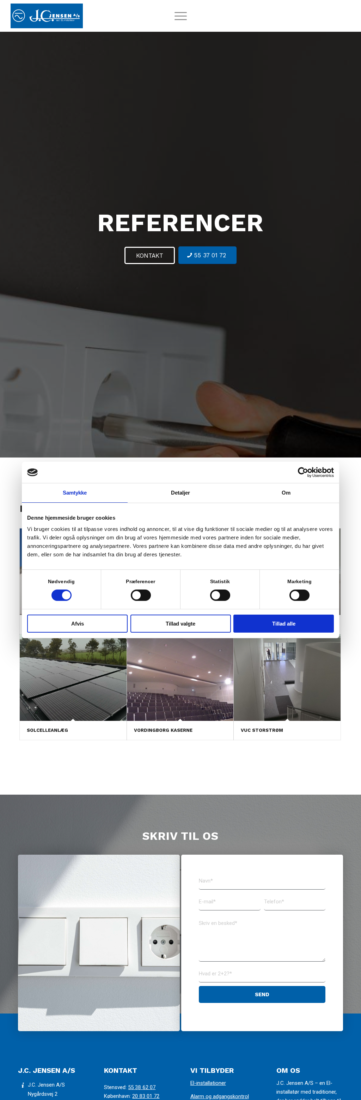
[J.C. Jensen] (46, 16)
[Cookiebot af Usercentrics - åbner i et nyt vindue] (303, 472)
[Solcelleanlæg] (73, 677)
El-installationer (208, 1083)
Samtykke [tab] (75, 493)
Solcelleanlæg (47, 730)
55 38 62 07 (141, 1087)
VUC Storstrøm (262, 730)
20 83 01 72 (145, 1096)
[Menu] (180, 19)
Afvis (77, 624)
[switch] (141, 595)
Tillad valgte (180, 624)
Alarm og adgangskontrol (219, 1096)
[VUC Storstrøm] (287, 677)
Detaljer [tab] (180, 493)
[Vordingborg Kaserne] (180, 677)
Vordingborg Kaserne (163, 730)
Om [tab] (286, 493)
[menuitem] (180, 19)
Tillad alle (283, 624)
